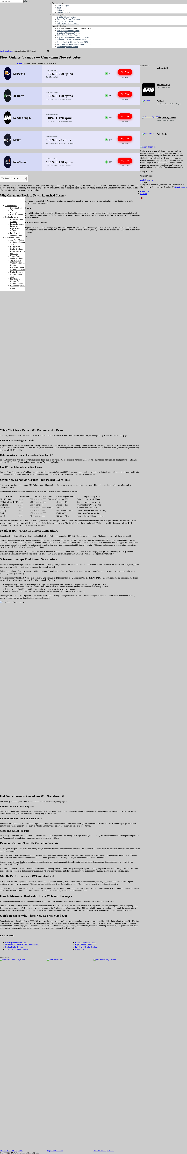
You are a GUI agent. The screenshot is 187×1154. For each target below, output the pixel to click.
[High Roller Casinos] (70, 1054)
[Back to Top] (141, 198)
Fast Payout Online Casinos (16, 234)
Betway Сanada (16, 215)
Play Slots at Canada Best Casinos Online (16, 281)
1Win (12, 210)
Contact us (144, 191)
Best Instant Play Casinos (104, 1150)
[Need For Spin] (148, 95)
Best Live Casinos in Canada (17, 252)
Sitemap (143, 194)
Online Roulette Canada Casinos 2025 (16, 274)
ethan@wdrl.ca (180, 187)
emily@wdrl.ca (146, 180)
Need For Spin (163, 84)
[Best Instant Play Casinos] (117, 1054)
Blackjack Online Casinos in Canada (17, 268)
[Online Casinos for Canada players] (12, 201)
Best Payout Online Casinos (16, 248)
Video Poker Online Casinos (16, 257)
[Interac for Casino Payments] (23, 1054)
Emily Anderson (6, 51)
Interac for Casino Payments (11, 1150)
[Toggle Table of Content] (23, 179)
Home (19, 63)
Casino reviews (11, 205)
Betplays (13, 212)
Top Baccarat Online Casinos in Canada (17, 262)
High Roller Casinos (55, 1150)
